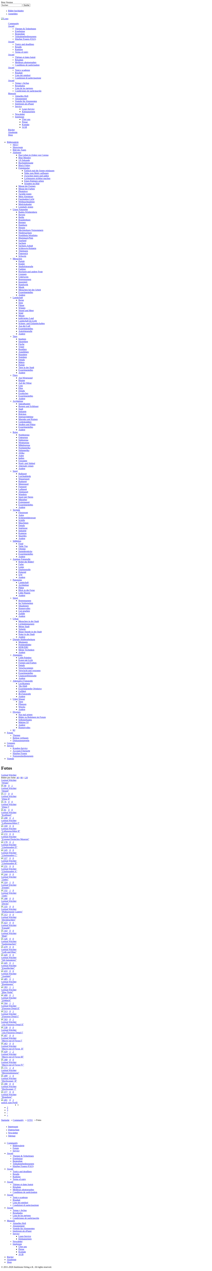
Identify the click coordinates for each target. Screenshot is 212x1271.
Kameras (22, 533)
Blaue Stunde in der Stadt (30, 631)
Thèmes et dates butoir (25, 57)
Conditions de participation (27, 65)
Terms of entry (21, 52)
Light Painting (24, 657)
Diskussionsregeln (21, 740)
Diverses (17, 712)
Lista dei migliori (22, 75)
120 (26, 777)
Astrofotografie (25, 331)
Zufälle (21, 613)
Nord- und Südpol (26, 463)
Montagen (23, 642)
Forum (10, 732)
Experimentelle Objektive (30, 688)
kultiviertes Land (26, 318)
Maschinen (23, 523)
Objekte (22, 549)
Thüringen (23, 251)
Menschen (17, 258)
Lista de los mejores (24, 88)
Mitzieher (22, 499)
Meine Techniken (26, 650)
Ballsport (22, 473)
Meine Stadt (23, 626)
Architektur (18, 401)
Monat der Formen (26, 186)
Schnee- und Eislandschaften (31, 323)
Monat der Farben (26, 189)
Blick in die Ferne (26, 590)
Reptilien (22, 349)
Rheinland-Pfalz (25, 238)
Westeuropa (23, 442)
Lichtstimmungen (26, 624)
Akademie (12, 132)
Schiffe (21, 520)
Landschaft (18, 297)
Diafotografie (24, 569)
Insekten (22, 339)
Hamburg (22, 225)
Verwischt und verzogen (29, 670)
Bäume (21, 380)
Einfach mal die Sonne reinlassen (39, 170)
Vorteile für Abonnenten (26, 101)
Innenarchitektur (25, 416)
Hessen (21, 227)
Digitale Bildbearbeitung (24, 639)
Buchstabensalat (25, 163)
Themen (16, 735)
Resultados (20, 85)
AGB (24, 127)
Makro (21, 362)
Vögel (21, 347)
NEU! (15, 144)
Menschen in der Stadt (28, 621)
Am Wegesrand (25, 378)
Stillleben (17, 541)
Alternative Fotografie (23, 681)
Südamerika (23, 450)
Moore (21, 315)
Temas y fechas (22, 83)
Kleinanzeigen (28, 111)
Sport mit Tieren (25, 497)
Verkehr (22, 629)
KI (14, 730)
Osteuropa (23, 437)
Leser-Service (28, 109)
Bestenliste (20, 34)
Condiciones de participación (28, 91)
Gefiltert (22, 691)
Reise (15, 432)
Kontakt (25, 124)
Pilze (20, 388)
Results (18, 47)
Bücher (11, 130)
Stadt (20, 409)
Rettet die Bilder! (26, 562)
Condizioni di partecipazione (28, 78)
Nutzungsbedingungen (23, 756)
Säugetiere (23, 341)
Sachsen (22, 243)
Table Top (23, 546)
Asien (21, 455)
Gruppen (22, 274)
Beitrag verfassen (20, 738)
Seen (20, 302)
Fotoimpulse (24, 168)
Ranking (19, 49)
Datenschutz (13, 1130)
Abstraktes (17, 655)
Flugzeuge (23, 512)
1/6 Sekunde (24, 160)
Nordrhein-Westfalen (27, 235)
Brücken (22, 414)
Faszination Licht (26, 199)
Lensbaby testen (25, 207)
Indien (21, 458)
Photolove (23, 191)
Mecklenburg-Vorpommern (30, 230)
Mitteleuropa (24, 445)
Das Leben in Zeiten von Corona (33, 155)
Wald (20, 313)
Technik (16, 510)
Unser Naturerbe (20, 209)
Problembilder (24, 644)
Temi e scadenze (22, 70)
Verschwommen (25, 668)
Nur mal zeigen (25, 714)
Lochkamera (24, 683)
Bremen (22, 222)
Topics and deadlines (24, 44)
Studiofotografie (25, 266)
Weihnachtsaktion (26, 201)
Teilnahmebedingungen (25, 36)
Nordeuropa (23, 435)
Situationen (23, 606)
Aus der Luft (24, 326)
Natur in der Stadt (26, 634)
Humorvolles (24, 608)
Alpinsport (23, 492)
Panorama (17, 580)
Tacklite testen (24, 194)
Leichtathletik (24, 476)
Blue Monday (24, 157)
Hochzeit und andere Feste (30, 271)
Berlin (21, 217)
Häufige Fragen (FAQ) (25, 39)
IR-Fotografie (24, 694)
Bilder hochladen (16, 10)
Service (18, 106)
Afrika (21, 453)
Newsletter (20, 114)
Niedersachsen (25, 233)
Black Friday (24, 165)
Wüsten (21, 308)
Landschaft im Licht (27, 321)
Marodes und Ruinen (28, 419)
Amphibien (23, 352)
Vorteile (10, 758)
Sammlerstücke (25, 551)
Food (20, 543)
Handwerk (23, 284)
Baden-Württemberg (27, 212)
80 (21, 777)
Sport (15, 471)
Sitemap (11, 1136)
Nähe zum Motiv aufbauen (36, 173)
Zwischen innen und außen (36, 176)
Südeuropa (23, 440)
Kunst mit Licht (25, 660)
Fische (21, 344)
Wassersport (23, 479)
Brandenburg (24, 220)
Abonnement (21, 98)
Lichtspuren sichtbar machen (37, 178)
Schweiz (22, 256)
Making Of (23, 722)
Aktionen (17, 152)
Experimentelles (25, 292)
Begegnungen (24, 279)
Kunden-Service (20, 748)
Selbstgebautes (25, 720)
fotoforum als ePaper (24, 104)
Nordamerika (24, 448)
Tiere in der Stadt (26, 367)
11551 (30, 1120)
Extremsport (24, 502)
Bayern (21, 214)
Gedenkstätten (24, 422)
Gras (20, 385)
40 (18, 777)
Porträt (21, 261)
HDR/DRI (23, 647)
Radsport (22, 481)
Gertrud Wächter (8, 775)
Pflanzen (22, 704)
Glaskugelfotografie (27, 675)
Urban (15, 619)
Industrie (22, 411)
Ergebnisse (20, 31)
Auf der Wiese (25, 383)
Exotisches (23, 393)
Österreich (23, 253)
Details (21, 359)
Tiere (15, 336)
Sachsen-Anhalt (25, 246)
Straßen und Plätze (26, 424)
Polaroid (22, 572)
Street (15, 598)
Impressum (13, 1126)
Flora (15, 375)
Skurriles (22, 536)
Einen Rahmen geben (34, 181)
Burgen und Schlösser (28, 406)
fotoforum (19, 117)
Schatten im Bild (31, 183)
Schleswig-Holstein (27, 248)
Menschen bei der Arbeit (29, 290)
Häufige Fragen (20, 753)
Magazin (12, 93)
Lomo (21, 567)
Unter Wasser (19, 699)
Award (11, 26)
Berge (21, 300)
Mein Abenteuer (25, 196)
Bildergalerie (13, 142)
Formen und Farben (27, 663)
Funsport (22, 486)
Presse (25, 122)
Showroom (18, 147)
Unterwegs (23, 277)
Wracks (21, 707)
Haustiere (22, 354)
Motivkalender (25, 204)
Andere (21, 295)
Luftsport (22, 489)
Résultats (19, 60)
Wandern (22, 494)
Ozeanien (22, 460)
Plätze (21, 587)
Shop (10, 135)
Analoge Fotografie (21, 559)
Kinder (21, 264)
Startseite (5, 1120)
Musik (21, 287)
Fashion (22, 269)
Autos (21, 515)
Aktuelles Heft (21, 96)
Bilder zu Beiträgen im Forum (32, 717)
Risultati (18, 73)
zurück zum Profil (9, 1102)
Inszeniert (22, 282)
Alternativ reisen (25, 466)
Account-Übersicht (21, 751)
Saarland (22, 240)
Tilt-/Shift (22, 686)
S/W (20, 574)
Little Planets (24, 593)
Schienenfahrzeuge (27, 517)
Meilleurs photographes (25, 62)
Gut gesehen (24, 611)
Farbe (21, 564)
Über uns (26, 119)
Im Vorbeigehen (25, 603)
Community (13, 23)
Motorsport (23, 484)
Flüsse (21, 305)
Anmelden (13, 14)
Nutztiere (22, 357)
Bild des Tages (19, 150)
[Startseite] (4, 18)
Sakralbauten (24, 404)
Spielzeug (22, 528)
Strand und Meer (26, 310)
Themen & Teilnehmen (25, 28)
